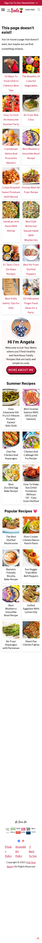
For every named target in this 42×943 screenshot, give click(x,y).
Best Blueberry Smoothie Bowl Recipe (31, 153)
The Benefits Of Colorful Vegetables (31, 81)
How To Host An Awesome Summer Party (11, 119)
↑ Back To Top (33, 851)
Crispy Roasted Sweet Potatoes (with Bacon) (11, 192)
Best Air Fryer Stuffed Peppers (31, 269)
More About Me (21, 369)
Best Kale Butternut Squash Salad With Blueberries (31, 230)
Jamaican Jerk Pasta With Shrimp (11, 226)
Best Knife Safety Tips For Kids (11, 303)
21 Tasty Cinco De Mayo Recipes (11, 269)
